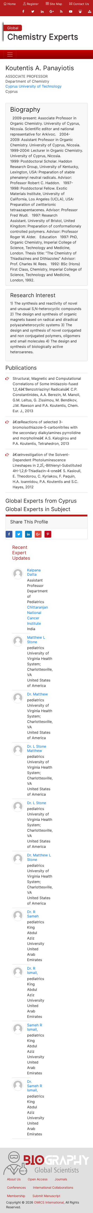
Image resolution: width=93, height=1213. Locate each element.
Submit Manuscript (46, 1196)
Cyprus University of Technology (33, 86)
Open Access (37, 1179)
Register (32, 4)
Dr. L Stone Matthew (36, 748)
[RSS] (61, 11)
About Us (14, 1179)
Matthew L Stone (36, 639)
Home (11, 4)
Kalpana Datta (34, 572)
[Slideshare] (80, 11)
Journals (61, 1179)
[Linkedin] (42, 11)
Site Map (55, 4)
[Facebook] (23, 11)
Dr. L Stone (36, 803)
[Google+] (51, 11)
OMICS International (49, 1202)
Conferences (16, 1187)
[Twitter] (32, 11)
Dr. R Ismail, (32, 970)
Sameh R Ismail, (34, 1027)
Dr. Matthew (37, 694)
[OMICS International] (46, 1163)
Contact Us (80, 4)
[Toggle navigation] (10, 54)
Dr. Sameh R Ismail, (34, 1085)
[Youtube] (70, 11)
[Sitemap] (89, 11)
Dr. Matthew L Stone (39, 857)
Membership (16, 1196)
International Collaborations (53, 1187)
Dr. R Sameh (33, 914)
